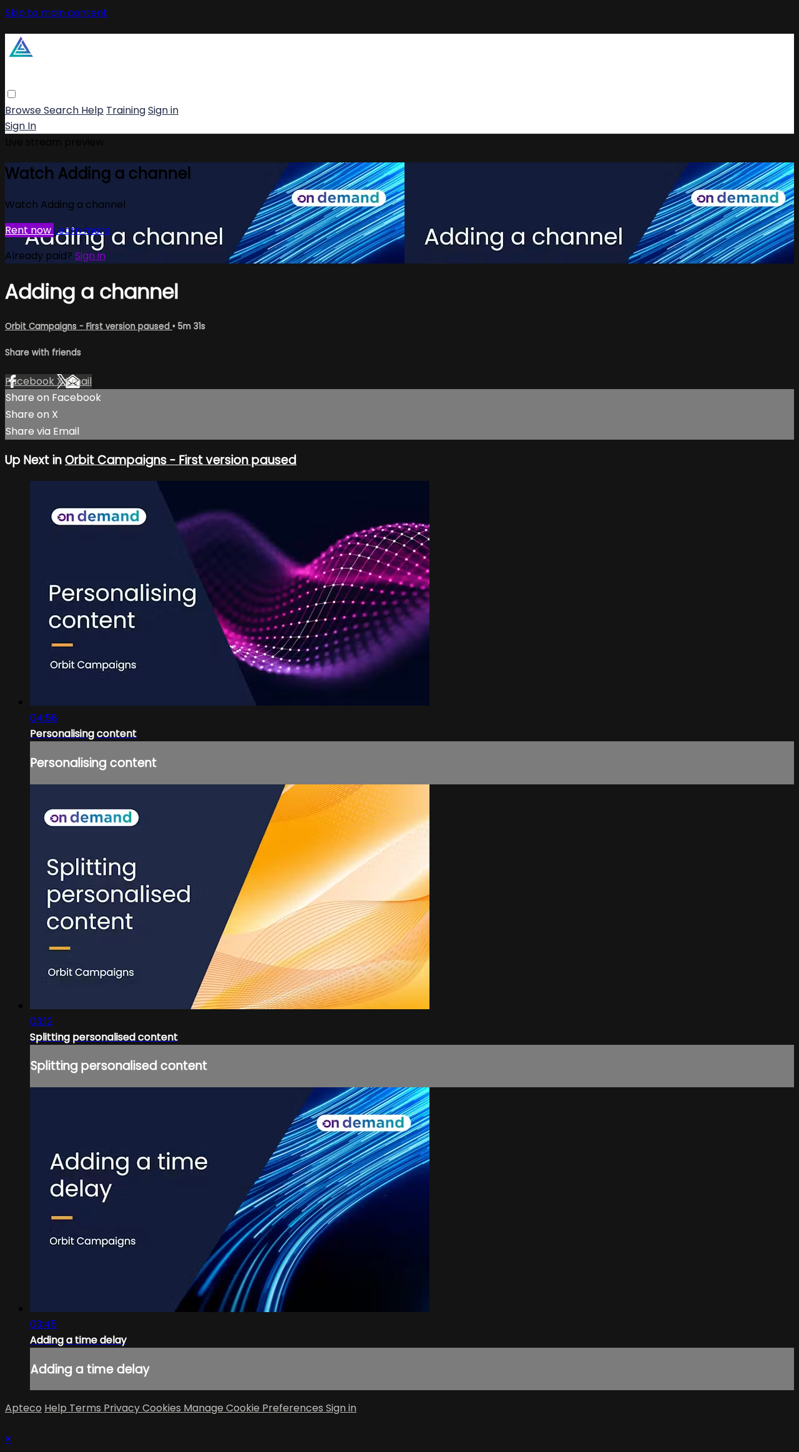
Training (125, 110)
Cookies (163, 1408)
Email (79, 381)
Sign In (20, 126)
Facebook (31, 381)
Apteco (23, 1408)
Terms (86, 1408)
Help (92, 110)
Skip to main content (56, 13)
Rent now (29, 230)
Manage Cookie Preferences (255, 1408)
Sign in (163, 110)
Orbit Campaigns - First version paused (88, 326)
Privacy (123, 1408)
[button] (11, 94)
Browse (24, 110)
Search (62, 110)
